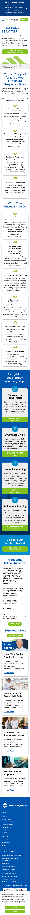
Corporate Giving (7, 824)
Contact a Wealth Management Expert (15, 51)
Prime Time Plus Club (8, 822)
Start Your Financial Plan (15, 491)
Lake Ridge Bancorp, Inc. (10, 873)
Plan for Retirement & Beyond (15, 528)
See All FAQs (15, 624)
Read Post (9, 672)
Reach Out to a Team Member (15, 549)
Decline (15, 911)
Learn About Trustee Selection (15, 419)
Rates (3, 848)
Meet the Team (6, 819)
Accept (15, 907)
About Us (4, 816)
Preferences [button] (21, 902)
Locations (5, 830)
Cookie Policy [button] (13, 901)
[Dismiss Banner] (27, 8)
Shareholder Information (9, 876)
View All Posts (15, 635)
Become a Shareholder (9, 879)
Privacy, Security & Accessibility (12, 855)
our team (13, 100)
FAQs (3, 845)
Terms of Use (6, 863)
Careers (4, 832)
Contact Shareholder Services (11, 881)
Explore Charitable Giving (15, 454)
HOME (3, 66)
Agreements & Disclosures (10, 858)
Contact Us (5, 840)
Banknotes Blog (6, 827)
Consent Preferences (8, 866)
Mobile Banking (6, 842)
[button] (24, 19)
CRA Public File (6, 861)
